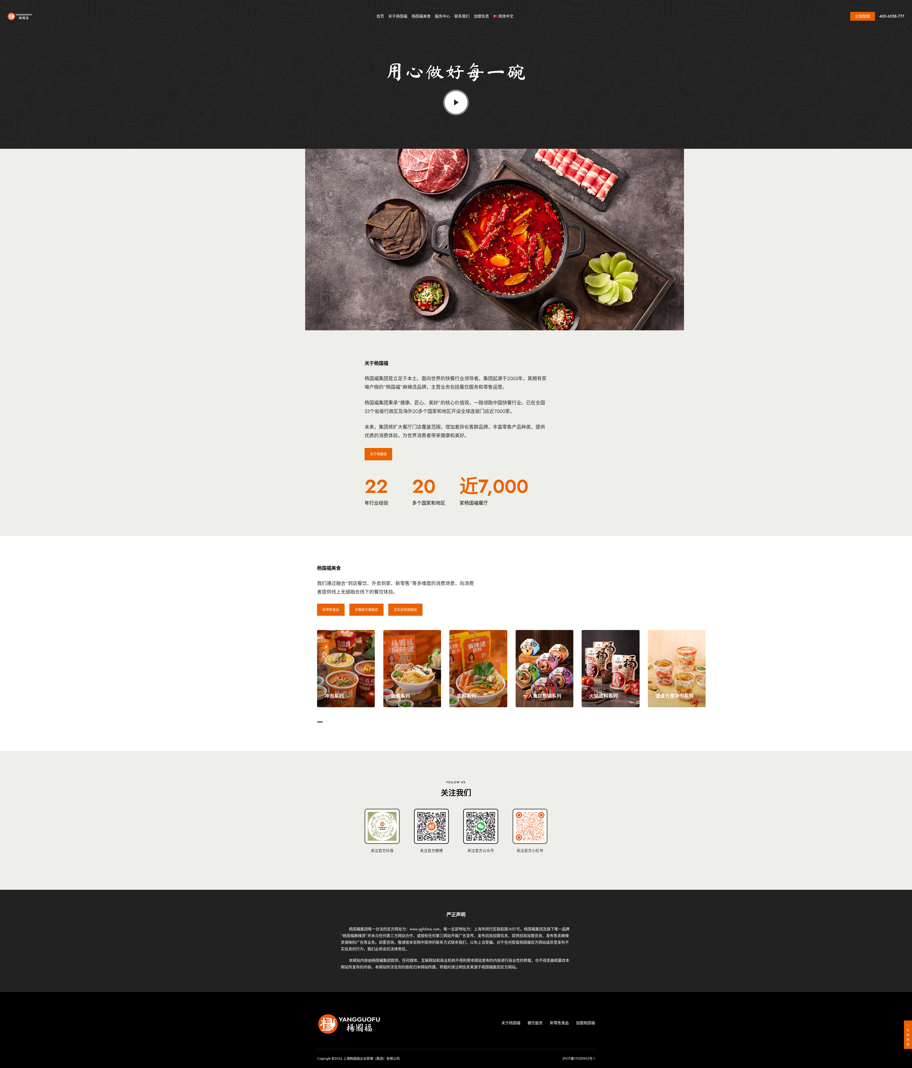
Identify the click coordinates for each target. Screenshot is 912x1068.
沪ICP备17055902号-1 (578, 1058)
